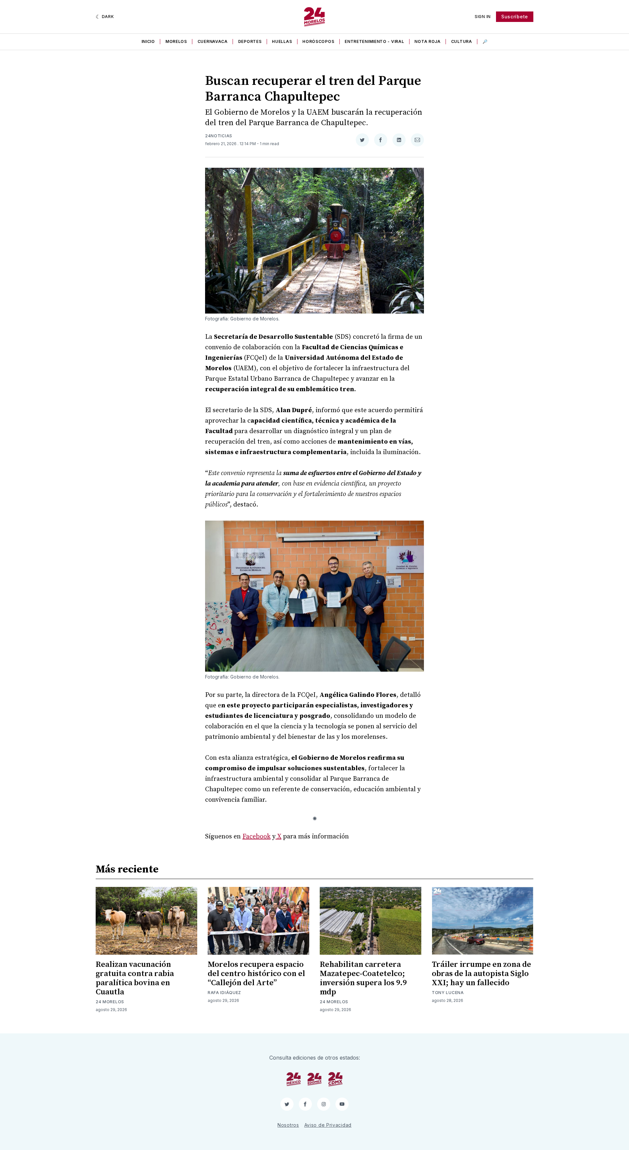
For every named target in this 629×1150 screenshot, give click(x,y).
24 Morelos (110, 1001)
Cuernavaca (213, 41)
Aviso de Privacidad (328, 1125)
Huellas (282, 41)
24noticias (218, 135)
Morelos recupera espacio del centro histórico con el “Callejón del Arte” (256, 974)
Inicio (148, 41)
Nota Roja (427, 41)
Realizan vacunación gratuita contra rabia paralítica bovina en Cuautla (135, 978)
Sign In (483, 16)
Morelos (176, 41)
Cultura (461, 41)
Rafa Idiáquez (224, 992)
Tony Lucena (448, 992)
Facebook (256, 837)
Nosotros (288, 1125)
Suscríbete (514, 16)
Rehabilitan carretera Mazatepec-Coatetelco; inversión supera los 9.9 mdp (363, 978)
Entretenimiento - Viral (374, 41)
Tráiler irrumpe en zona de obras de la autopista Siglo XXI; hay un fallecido (481, 974)
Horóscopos (318, 41)
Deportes (250, 41)
